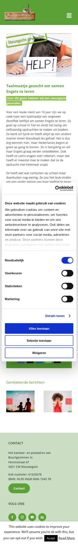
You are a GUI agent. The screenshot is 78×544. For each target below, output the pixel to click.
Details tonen (55, 316)
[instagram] (22, 517)
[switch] (67, 273)
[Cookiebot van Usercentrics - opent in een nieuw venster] (55, 188)
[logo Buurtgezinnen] (19, 5)
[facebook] (12, 517)
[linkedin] (42, 517)
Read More (66, 538)
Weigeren (39, 352)
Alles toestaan (39, 328)
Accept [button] (51, 538)
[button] (9, 401)
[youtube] (32, 517)
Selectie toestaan (39, 340)
